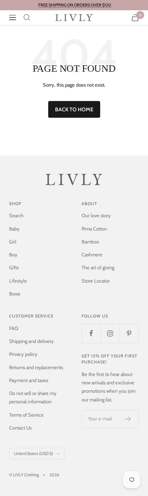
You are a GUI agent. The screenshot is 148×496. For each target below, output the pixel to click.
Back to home (74, 109)
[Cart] (135, 17)
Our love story (96, 215)
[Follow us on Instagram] (110, 333)
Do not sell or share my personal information (33, 397)
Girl (12, 242)
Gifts (14, 267)
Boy (13, 254)
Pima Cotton (94, 229)
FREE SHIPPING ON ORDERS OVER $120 (74, 5)
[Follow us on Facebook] (91, 333)
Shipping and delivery (31, 341)
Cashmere (92, 254)
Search (16, 215)
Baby (14, 229)
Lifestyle (18, 281)
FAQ (13, 328)
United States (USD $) (33, 453)
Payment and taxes (28, 380)
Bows (14, 294)
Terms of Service (26, 415)
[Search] (27, 17)
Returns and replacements (36, 367)
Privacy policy (23, 354)
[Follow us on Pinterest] (129, 333)
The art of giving (98, 267)
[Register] (128, 419)
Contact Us (20, 428)
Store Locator (96, 281)
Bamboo (90, 242)
